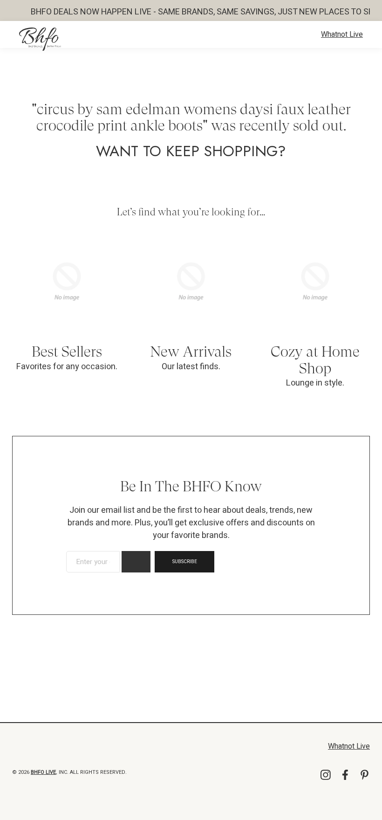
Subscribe (184, 561)
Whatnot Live (342, 34)
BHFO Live (43, 772)
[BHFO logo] (40, 39)
